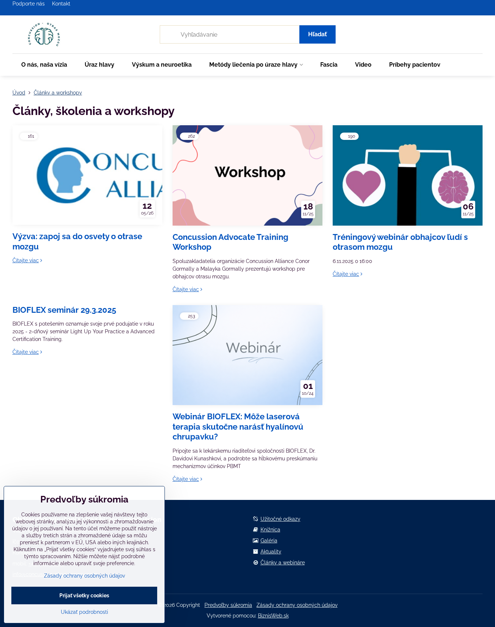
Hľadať (317, 34)
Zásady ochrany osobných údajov (296, 605)
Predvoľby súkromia (228, 605)
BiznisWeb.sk (273, 616)
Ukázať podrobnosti (84, 612)
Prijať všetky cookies (84, 595)
